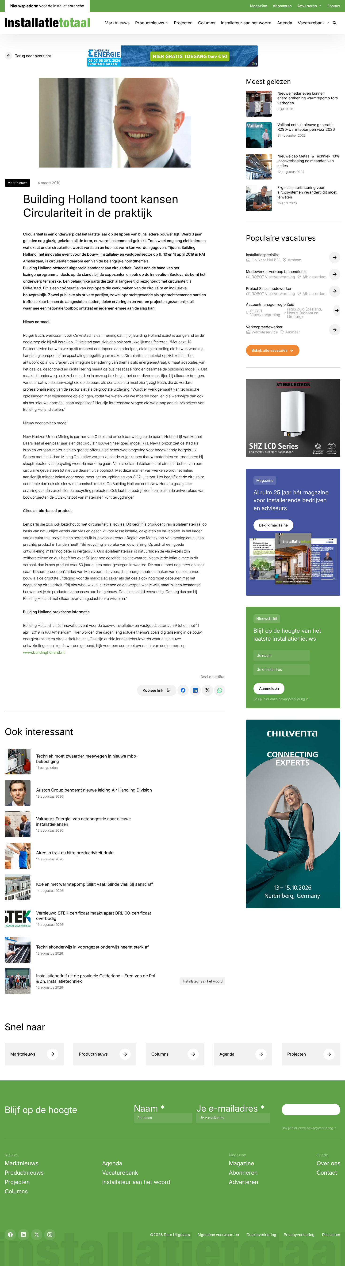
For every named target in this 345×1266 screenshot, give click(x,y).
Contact (333, 6)
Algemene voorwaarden (218, 1234)
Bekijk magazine (273, 525)
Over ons (328, 1163)
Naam (149, 1108)
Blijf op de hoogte (41, 1109)
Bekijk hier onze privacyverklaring (279, 699)
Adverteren (243, 1182)
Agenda (284, 22)
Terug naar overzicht (33, 55)
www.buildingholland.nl (43, 652)
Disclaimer (331, 1234)
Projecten (183, 22)
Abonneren (282, 6)
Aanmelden (269, 688)
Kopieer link (153, 690)
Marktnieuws (117, 22)
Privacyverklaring (299, 1234)
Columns (206, 22)
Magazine (258, 6)
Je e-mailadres (230, 1108)
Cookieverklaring (261, 1234)
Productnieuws (149, 22)
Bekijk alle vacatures (269, 350)
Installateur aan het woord (246, 22)
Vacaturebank (311, 22)
